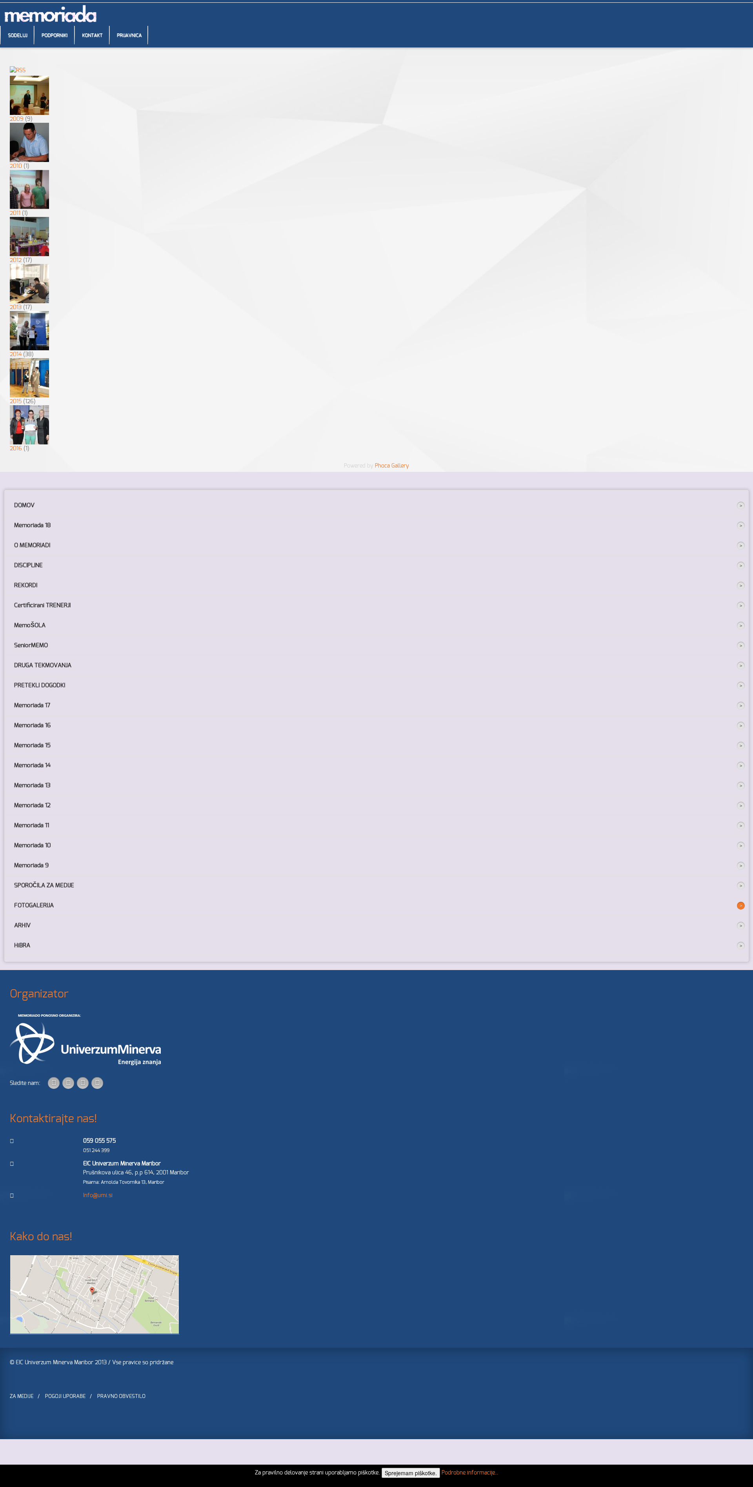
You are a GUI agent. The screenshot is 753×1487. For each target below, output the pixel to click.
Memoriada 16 (32, 725)
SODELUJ (17, 35)
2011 (15, 213)
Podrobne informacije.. (470, 1473)
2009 (17, 119)
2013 (16, 307)
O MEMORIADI (32, 545)
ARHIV (22, 925)
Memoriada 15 (32, 745)
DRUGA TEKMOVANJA (42, 665)
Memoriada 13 (32, 785)
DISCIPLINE (28, 565)
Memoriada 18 (32, 525)
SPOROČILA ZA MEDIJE (44, 885)
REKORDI (25, 585)
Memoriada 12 (32, 805)
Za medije (21, 1396)
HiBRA (22, 945)
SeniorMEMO (31, 645)
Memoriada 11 (31, 825)
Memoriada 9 (31, 865)
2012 (16, 260)
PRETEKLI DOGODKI (39, 685)
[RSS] (17, 71)
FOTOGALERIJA (34, 905)
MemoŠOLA (29, 625)
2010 (16, 166)
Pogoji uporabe (65, 1396)
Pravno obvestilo (121, 1396)
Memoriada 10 (32, 845)
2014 (16, 354)
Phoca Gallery (392, 466)
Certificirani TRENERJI (42, 605)
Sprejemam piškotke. (411, 1473)
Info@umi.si (98, 1195)
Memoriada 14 (32, 765)
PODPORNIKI (54, 35)
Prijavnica (129, 35)
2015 (16, 401)
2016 (16, 448)
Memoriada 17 (32, 705)
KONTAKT (92, 35)
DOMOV (24, 505)
